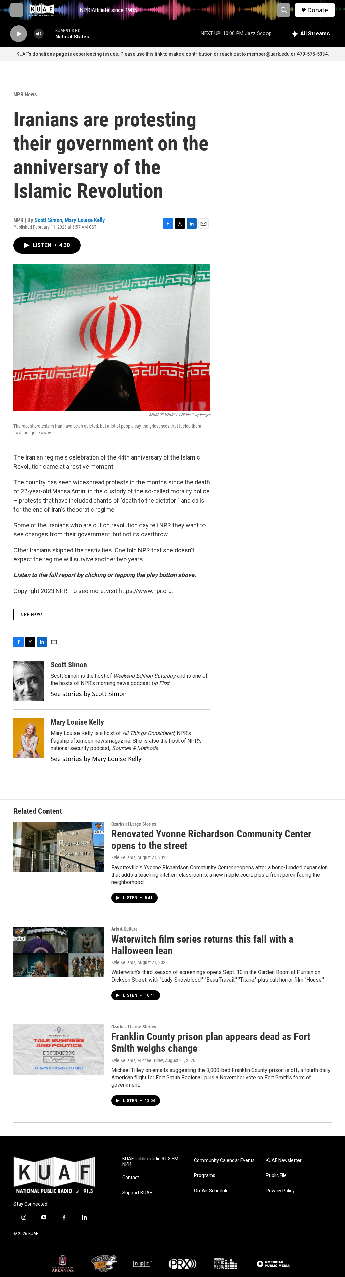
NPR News (25, 94)
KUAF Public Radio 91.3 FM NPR (150, 1161)
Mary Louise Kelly (85, 219)
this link (154, 54)
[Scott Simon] (28, 681)
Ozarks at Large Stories (133, 824)
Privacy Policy (280, 1190)
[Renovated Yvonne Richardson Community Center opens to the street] (58, 847)
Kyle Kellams (123, 857)
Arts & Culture (124, 929)
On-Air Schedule (211, 1190)
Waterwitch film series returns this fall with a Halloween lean (202, 945)
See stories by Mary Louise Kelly (96, 759)
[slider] (50, 33)
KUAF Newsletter (284, 1160)
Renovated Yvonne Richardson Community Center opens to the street (211, 839)
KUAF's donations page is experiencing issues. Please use (81, 54)
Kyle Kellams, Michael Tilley (137, 1060)
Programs (204, 1175)
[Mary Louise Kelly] (28, 738)
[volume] (38, 33)
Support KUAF (137, 1192)
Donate (317, 10)
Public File (276, 1175)
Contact (130, 1177)
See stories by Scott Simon (89, 694)
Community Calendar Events (224, 1160)
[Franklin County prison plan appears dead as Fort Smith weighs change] (58, 1049)
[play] (18, 34)
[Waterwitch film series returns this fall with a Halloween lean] (58, 952)
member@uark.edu (268, 54)
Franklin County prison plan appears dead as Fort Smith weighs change (210, 1042)
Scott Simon (48, 219)
